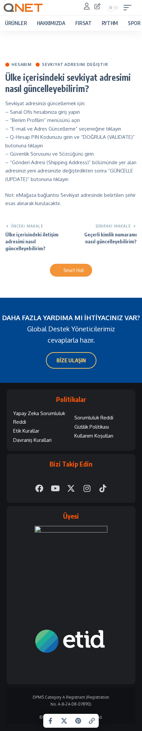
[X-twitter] (71, 488)
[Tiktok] (103, 488)
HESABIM (22, 65)
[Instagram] (87, 488)
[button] (129, 7)
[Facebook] (39, 488)
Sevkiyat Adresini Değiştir (75, 65)
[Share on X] (64, 721)
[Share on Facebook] (50, 721)
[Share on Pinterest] (78, 721)
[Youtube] (55, 488)
